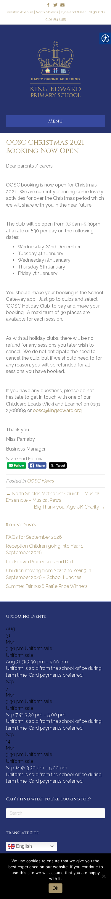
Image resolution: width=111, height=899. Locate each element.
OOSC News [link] (40, 481)
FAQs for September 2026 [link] (34, 537)
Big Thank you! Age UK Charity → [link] (69, 507)
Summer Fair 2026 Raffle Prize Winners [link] (47, 586)
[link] (48, 5)
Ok (55, 888)
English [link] (23, 846)
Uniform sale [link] (19, 655)
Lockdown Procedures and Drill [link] (39, 562)
